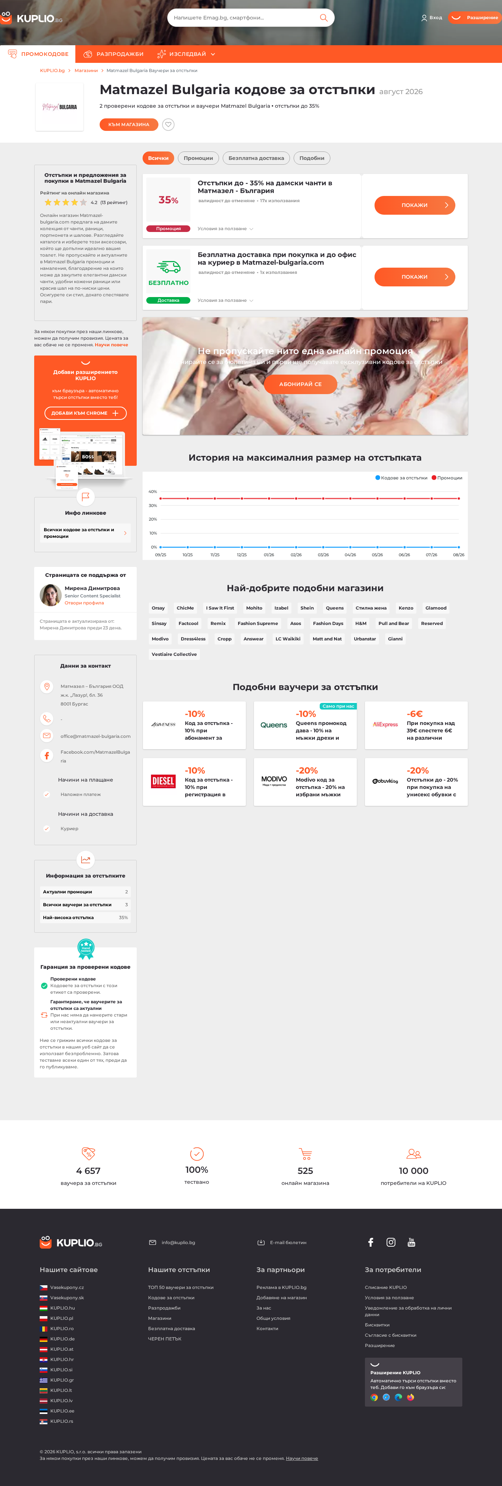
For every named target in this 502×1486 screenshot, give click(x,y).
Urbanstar (365, 639)
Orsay (158, 608)
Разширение (380, 1345)
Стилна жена (371, 608)
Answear (253, 639)
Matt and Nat (327, 639)
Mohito (254, 608)
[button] (401, 478)
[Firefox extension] (411, 1397)
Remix (218, 623)
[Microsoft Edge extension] (399, 1397)
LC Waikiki (288, 639)
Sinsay (159, 623)
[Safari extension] (387, 1397)
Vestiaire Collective (174, 654)
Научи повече (111, 344)
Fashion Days (328, 623)
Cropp (225, 639)
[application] (305, 516)
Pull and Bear (394, 623)
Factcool (188, 623)
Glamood (436, 608)
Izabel (281, 608)
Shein (307, 608)
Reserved (432, 623)
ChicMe (185, 608)
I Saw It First (220, 608)
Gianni (395, 639)
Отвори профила (84, 603)
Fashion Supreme (258, 623)
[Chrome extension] (375, 1397)
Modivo (160, 639)
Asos (295, 623)
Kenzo (406, 608)
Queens (335, 608)
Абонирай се (300, 384)
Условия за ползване (223, 228)
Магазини (86, 70)
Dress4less (193, 639)
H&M (360, 623)
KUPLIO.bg (52, 70)
